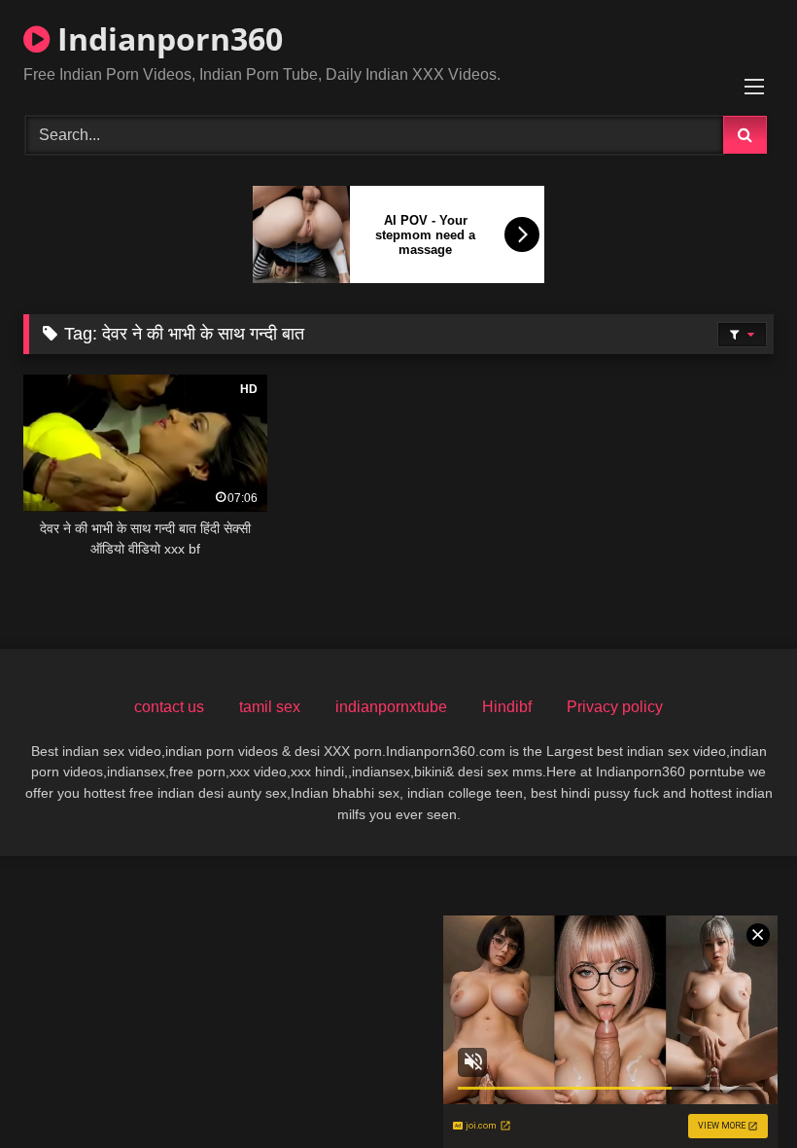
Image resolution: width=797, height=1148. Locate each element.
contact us (169, 707)
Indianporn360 (166, 38)
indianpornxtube (391, 707)
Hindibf (507, 707)
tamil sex (269, 707)
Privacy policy (615, 707)
